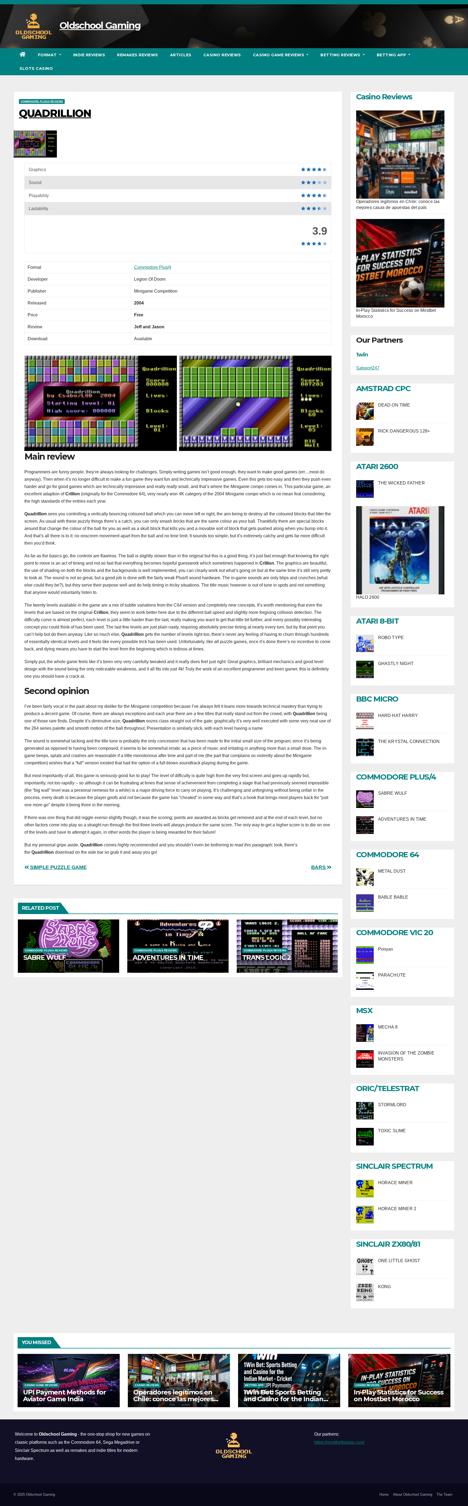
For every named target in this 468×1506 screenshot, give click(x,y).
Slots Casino (36, 68)
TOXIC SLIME (392, 1130)
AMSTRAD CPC (383, 388)
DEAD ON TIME (394, 405)
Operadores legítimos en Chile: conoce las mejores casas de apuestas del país (175, 1399)
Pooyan (385, 949)
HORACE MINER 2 (397, 1208)
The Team (444, 1494)
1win (362, 354)
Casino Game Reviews (279, 55)
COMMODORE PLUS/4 (396, 776)
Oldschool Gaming (100, 25)
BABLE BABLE (393, 897)
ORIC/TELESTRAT (387, 1088)
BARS (319, 867)
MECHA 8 (388, 1027)
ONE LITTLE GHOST (399, 1260)
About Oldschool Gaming (412, 1494)
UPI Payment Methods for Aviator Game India (64, 1395)
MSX (364, 1010)
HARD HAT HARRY (398, 715)
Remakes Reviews (137, 55)
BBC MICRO (377, 698)
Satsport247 (367, 368)
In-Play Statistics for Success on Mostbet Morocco (398, 1395)
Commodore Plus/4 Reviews (42, 101)
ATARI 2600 (377, 466)
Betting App (392, 55)
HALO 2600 (367, 597)
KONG (384, 1286)
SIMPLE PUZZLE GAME (58, 867)
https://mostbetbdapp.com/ (339, 1442)
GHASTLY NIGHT (396, 663)
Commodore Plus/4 (152, 267)
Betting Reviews (341, 55)
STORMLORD (392, 1104)
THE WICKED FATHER (401, 483)
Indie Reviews (89, 55)
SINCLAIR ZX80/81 (388, 1244)
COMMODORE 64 (387, 854)
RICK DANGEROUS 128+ (404, 431)
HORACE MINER (395, 1182)
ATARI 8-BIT (377, 621)
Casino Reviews (222, 55)
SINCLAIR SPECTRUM (394, 1166)
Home (384, 1494)
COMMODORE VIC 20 (394, 932)
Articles (180, 55)
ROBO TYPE (391, 637)
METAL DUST (392, 871)
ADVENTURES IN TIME (168, 957)
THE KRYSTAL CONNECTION (409, 741)
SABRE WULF (44, 957)
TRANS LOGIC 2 (266, 957)
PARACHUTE (392, 975)
